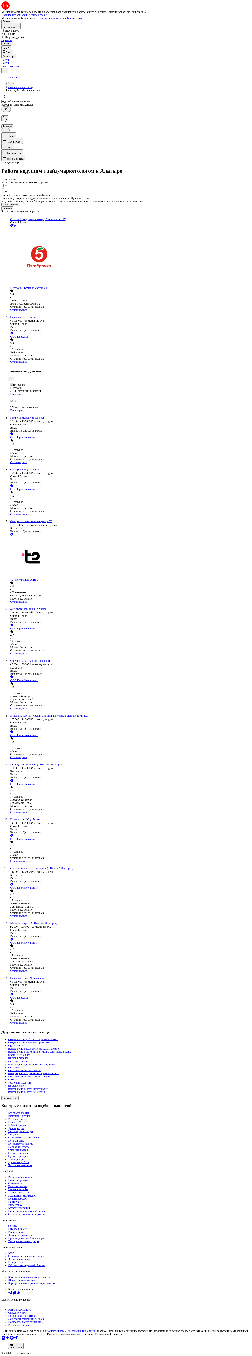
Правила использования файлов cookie (60, 17)
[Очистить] (6, 109)
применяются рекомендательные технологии (69, 1330)
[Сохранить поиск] (4, 118)
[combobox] (17, 101)
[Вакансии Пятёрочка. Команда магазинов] (129, 256)
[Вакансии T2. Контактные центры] (129, 557)
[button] (5, 59)
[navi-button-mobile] (4, 70)
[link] (7, 52)
